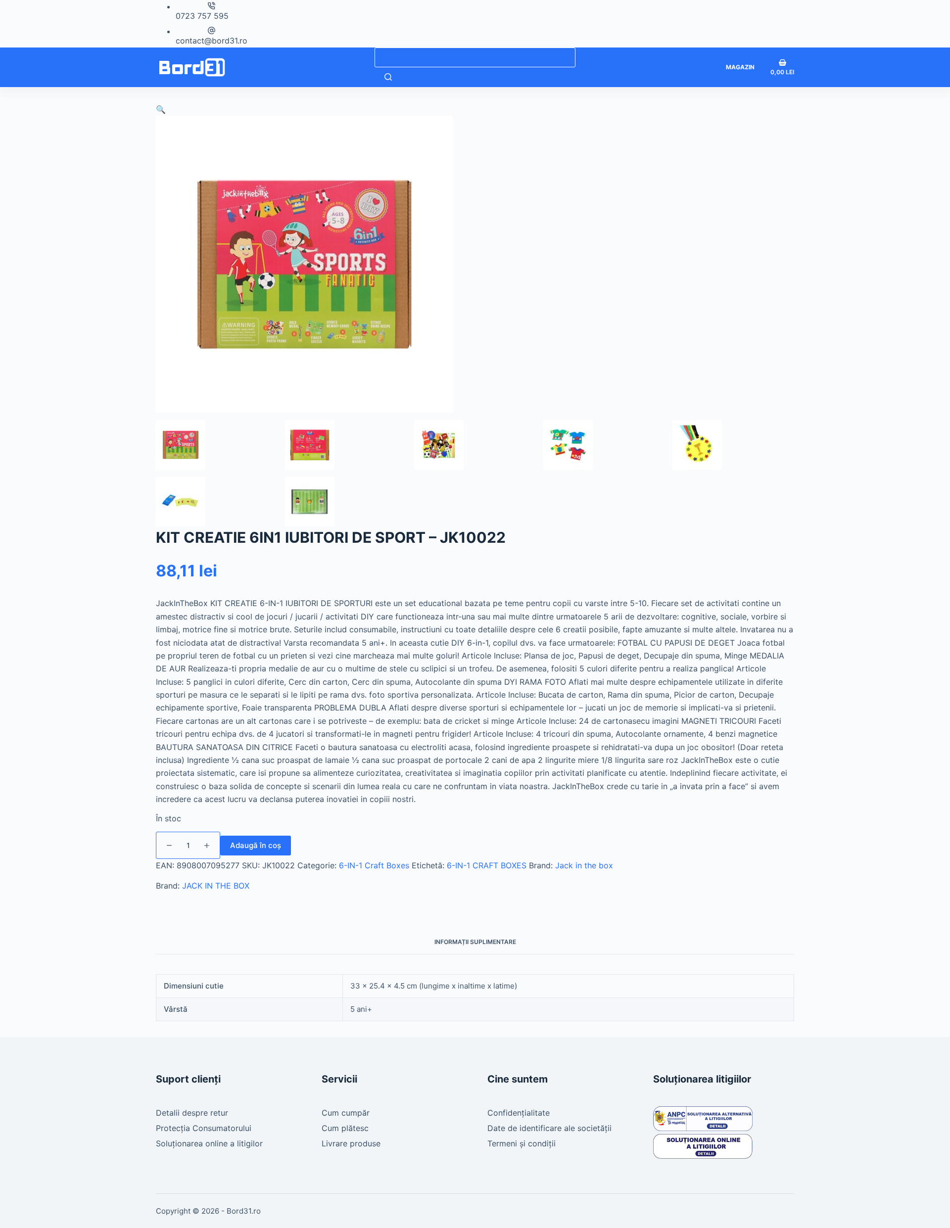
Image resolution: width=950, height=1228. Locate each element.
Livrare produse (351, 1143)
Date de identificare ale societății (549, 1128)
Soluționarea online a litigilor (209, 1143)
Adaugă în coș (255, 845)
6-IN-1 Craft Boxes (374, 865)
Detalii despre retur (192, 1113)
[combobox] (475, 57)
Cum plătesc (345, 1128)
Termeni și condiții (521, 1143)
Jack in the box (584, 865)
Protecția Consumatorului (203, 1128)
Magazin (740, 67)
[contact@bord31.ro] (211, 30)
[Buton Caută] (388, 77)
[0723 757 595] (211, 5)
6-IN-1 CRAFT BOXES (486, 865)
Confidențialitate (518, 1113)
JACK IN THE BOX (215, 886)
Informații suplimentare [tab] (475, 941)
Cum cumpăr (346, 1113)
